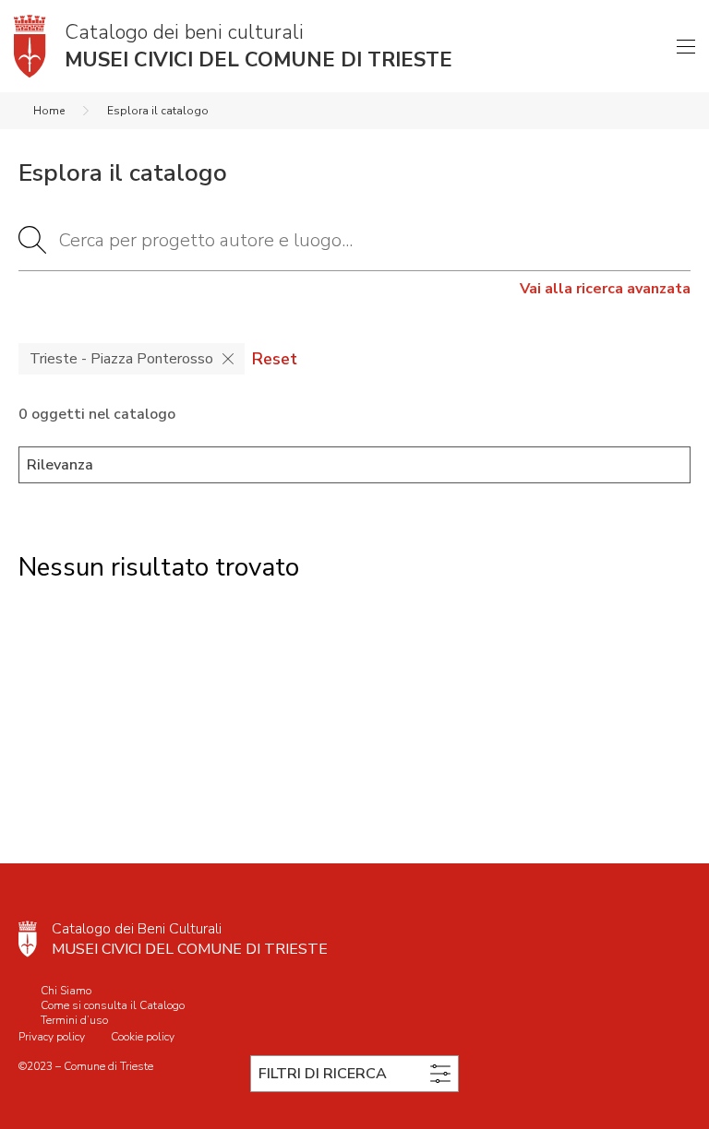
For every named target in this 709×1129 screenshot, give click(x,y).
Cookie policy (142, 1036)
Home (49, 110)
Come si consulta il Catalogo (113, 1005)
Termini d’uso (74, 1020)
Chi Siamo (66, 990)
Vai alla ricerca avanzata (605, 289)
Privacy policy (51, 1036)
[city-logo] (27, 939)
